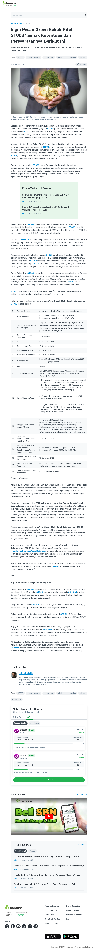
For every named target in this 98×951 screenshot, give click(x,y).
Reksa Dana (18, 717)
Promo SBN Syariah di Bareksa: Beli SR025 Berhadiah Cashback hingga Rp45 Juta (45, 208)
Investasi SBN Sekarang (49, 780)
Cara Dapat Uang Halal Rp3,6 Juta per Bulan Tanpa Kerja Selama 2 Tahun (46, 884)
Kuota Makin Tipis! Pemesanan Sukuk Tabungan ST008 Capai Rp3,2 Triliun (46, 856)
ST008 (27, 131)
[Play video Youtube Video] (49, 816)
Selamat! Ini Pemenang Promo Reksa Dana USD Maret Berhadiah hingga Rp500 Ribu (45, 196)
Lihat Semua (81, 794)
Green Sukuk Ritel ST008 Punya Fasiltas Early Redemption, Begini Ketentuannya (49, 866)
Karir (68, 919)
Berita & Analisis (73, 906)
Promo (24, 201)
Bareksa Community (74, 915)
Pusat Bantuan (51, 910)
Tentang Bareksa (52, 906)
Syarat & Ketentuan (53, 919)
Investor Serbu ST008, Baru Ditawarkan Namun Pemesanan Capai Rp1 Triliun (47, 875)
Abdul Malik (26, 673)
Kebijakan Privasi (51, 923)
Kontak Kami (50, 915)
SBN (20, 24)
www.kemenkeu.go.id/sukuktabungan (28, 551)
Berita (13, 24)
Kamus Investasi (72, 910)
